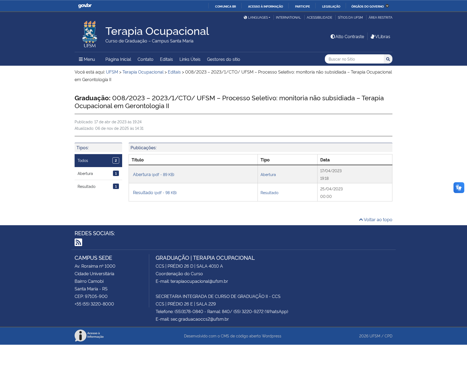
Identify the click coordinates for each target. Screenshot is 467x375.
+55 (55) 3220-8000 (94, 304)
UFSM (374, 335)
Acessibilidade (319, 17)
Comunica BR (225, 6)
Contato (146, 59)
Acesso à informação (265, 6)
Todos (97, 160)
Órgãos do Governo (367, 6)
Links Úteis (190, 59)
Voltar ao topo (377, 219)
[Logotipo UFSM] (90, 33)
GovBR (85, 5)
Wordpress (271, 335)
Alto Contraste (349, 36)
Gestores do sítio (223, 59)
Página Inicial (118, 59)
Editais (166, 59)
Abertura (97, 173)
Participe (302, 6)
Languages (258, 17)
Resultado (97, 186)
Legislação (331, 6)
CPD (388, 335)
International (288, 17)
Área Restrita (380, 17)
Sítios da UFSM (350, 17)
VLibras (382, 36)
